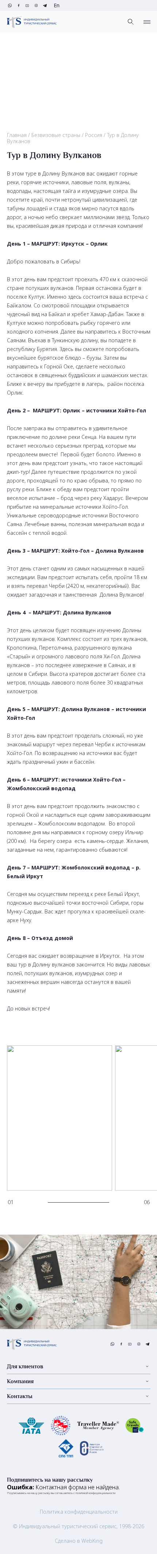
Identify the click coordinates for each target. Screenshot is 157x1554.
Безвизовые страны (55, 135)
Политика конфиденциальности (79, 1511)
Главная (17, 135)
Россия (93, 135)
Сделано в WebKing (79, 1540)
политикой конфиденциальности (95, 1493)
